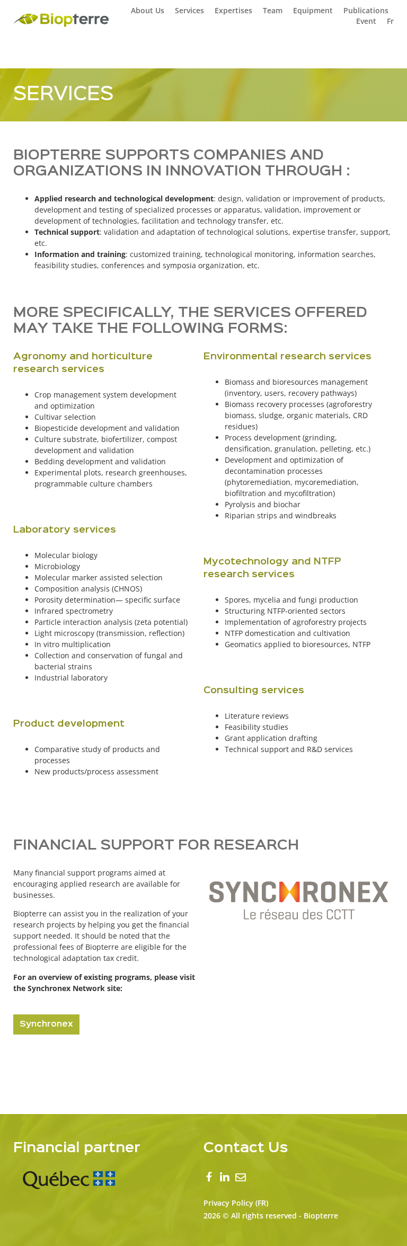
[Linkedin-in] (224, 1177)
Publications (365, 10)
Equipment (313, 10)
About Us (147, 10)
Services (189, 10)
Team (272, 10)
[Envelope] (240, 1177)
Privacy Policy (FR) (236, 1203)
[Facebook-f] (209, 1178)
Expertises (233, 10)
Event (366, 21)
